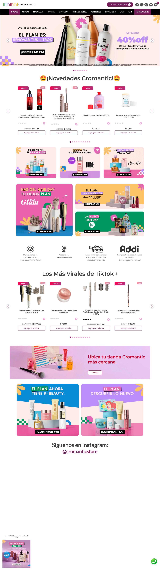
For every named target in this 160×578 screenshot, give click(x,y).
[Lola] (109, 224)
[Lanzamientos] (112, 410)
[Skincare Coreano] (48, 410)
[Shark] (44, 235)
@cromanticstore (80, 451)
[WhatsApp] (154, 561)
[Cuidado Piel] (36, 162)
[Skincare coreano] (124, 162)
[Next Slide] (152, 40)
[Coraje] (80, 162)
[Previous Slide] (8, 40)
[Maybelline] (109, 196)
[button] (73, 70)
